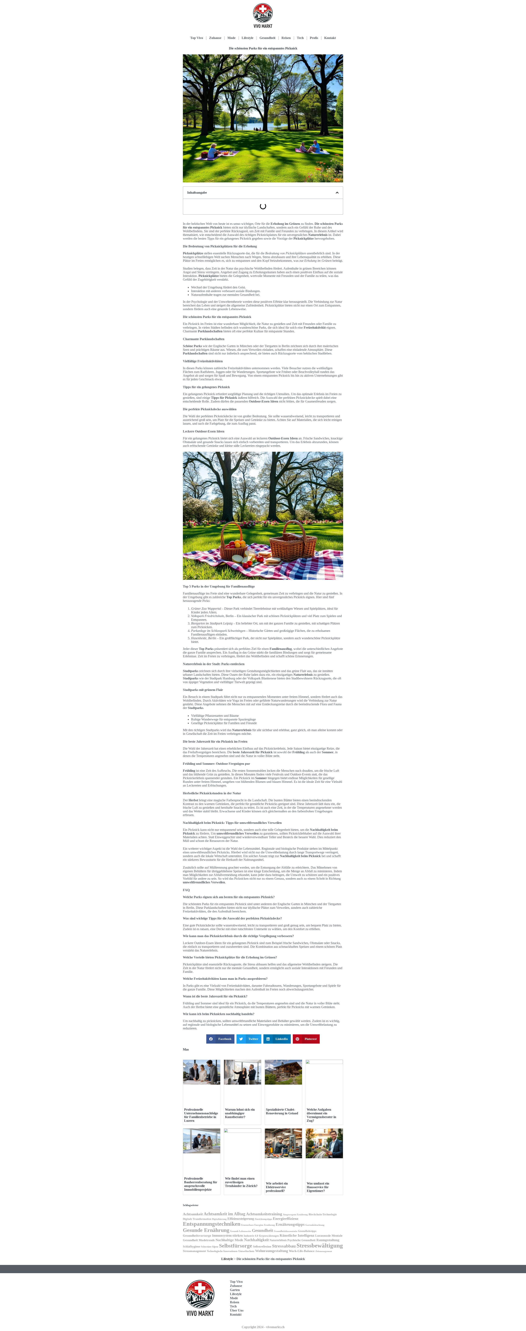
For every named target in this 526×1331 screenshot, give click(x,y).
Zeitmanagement (323, 1251)
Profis (314, 38)
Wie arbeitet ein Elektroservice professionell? (277, 1187)
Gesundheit (267, 38)
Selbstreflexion (262, 1246)
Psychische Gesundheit (301, 1240)
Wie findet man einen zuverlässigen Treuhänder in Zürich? (241, 1182)
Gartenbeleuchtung (314, 1225)
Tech (300, 38)
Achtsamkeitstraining (264, 1214)
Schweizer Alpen (209, 1246)
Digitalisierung (219, 1219)
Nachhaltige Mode (229, 1240)
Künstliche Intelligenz (297, 1235)
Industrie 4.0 (251, 1235)
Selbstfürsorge (235, 1246)
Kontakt (330, 38)
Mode (231, 38)
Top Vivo (196, 38)
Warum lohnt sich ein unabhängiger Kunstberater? (240, 1113)
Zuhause (215, 38)
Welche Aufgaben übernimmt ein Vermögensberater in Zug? (321, 1115)
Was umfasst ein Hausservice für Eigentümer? (318, 1187)
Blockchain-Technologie (323, 1214)
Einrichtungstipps (263, 1219)
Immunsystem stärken (227, 1235)
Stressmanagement (194, 1251)
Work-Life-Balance (302, 1251)
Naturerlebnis (278, 1240)
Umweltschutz (246, 1251)
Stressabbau (284, 1246)
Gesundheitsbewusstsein (285, 1231)
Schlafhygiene (191, 1246)
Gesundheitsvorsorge (197, 1235)
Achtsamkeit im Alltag (224, 1213)
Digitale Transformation (197, 1218)
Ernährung (269, 1225)
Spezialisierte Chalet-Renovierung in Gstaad (282, 1111)
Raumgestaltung (327, 1240)
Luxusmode (323, 1235)
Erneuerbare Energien (252, 1225)
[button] (337, 192)
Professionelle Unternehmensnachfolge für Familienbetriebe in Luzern (201, 1115)
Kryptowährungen (269, 1235)
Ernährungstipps (290, 1224)
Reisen (286, 38)
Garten (235, 1290)
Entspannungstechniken (211, 1224)
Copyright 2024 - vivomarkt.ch (263, 1327)
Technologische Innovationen (222, 1251)
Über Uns (236, 1310)
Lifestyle (247, 38)
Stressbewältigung (319, 1245)
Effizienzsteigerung (240, 1218)
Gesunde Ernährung (206, 1230)
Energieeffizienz (285, 1219)
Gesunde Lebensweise (240, 1231)
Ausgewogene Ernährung (295, 1214)
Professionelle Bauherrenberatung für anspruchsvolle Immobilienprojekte (200, 1184)
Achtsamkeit (193, 1214)
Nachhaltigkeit (256, 1240)
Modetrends (207, 1240)
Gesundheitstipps (307, 1231)
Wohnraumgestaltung (271, 1251)
